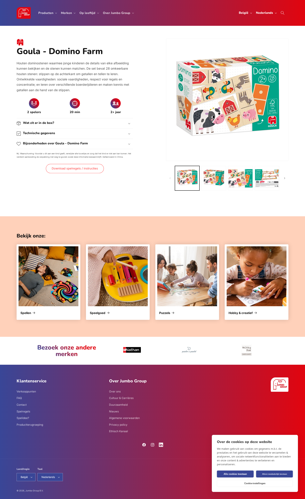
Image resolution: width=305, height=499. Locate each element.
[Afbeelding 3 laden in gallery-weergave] (240, 178)
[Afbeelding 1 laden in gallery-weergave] (187, 178)
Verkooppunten (26, 391)
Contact (22, 404)
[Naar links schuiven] (170, 178)
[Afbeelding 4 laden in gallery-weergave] (267, 178)
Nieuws (114, 411)
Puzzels (164, 313)
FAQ (19, 398)
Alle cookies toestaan (235, 474)
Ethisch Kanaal (118, 431)
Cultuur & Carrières (121, 398)
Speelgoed (97, 313)
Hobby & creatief (241, 313)
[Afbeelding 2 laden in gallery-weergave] (213, 178)
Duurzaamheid (118, 404)
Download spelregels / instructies (75, 168)
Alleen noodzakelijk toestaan (274, 474)
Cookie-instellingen (254, 483)
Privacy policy (118, 424)
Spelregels (23, 411)
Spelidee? (23, 418)
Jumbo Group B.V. (34, 490)
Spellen (25, 313)
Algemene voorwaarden (124, 418)
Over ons (115, 391)
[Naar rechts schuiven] (284, 178)
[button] (47, 13)
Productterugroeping (30, 424)
